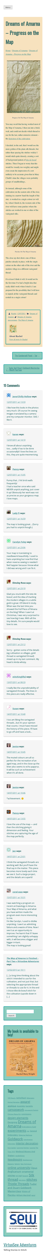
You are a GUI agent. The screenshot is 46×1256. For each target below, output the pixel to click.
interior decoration (27, 1143)
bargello (29, 1106)
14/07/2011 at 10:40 (16, 714)
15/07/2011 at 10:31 (16, 897)
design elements (18, 1118)
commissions (26, 1114)
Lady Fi (16, 513)
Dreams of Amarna (20, 50)
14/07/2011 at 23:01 (16, 856)
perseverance (12, 320)
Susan (16, 708)
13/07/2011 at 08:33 (16, 682)
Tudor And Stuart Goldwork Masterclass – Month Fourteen (22, 369)
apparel (25, 1101)
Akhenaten (30, 1098)
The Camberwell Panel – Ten (26, 355)
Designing (12, 1122)
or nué (19, 1175)
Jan (14, 851)
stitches (31, 1179)
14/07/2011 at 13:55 (16, 818)
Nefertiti (17, 1164)
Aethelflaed (21, 1098)
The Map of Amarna (25, 320)
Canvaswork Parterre (31, 1110)
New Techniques (26, 1164)
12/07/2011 (21, 313)
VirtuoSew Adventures (20, 1245)
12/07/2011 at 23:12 (16, 644)
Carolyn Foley (19, 542)
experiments (17, 1130)
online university (19, 1168)
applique (12, 1106)
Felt (28, 1131)
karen (16, 434)
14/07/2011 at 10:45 (16, 752)
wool (33, 1195)
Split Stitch (22, 1180)
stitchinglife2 (19, 676)
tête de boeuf (31, 159)
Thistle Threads (18, 1184)
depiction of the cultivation (19, 138)
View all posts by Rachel (18, 339)
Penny (16, 469)
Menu (7, 7)
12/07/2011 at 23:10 (16, 588)
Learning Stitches (23, 1148)
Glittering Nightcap (25, 1135)
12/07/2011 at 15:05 (16, 474)
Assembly (21, 1106)
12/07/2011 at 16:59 (16, 518)
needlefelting (20, 1156)
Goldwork (15, 1139)
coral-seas (18, 892)
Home (8, 50)
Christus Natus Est (14, 1114)
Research (25, 1176)
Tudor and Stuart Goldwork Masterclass (22, 1187)
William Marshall (23, 1195)
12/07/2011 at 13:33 (16, 402)
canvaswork (16, 1110)
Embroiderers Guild (29, 1127)
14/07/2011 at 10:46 (16, 793)
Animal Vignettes (14, 1102)
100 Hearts (12, 1098)
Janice (16, 746)
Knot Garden (12, 1148)
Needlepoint (15, 1159)
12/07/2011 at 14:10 (16, 440)
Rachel (13, 313)
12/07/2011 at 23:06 (16, 547)
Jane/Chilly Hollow (22, 396)
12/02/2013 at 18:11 (16, 970)
